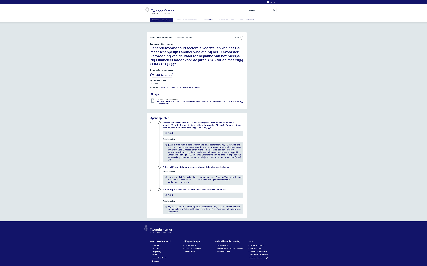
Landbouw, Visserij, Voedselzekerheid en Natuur (179, 88)
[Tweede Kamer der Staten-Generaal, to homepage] (159, 10)
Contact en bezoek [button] (247, 20)
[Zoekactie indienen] (274, 10)
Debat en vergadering (164, 37)
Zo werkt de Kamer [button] (226, 20)
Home (152, 37)
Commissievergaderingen (183, 37)
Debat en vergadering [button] (161, 20)
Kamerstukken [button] (208, 20)
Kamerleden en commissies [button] (186, 20)
